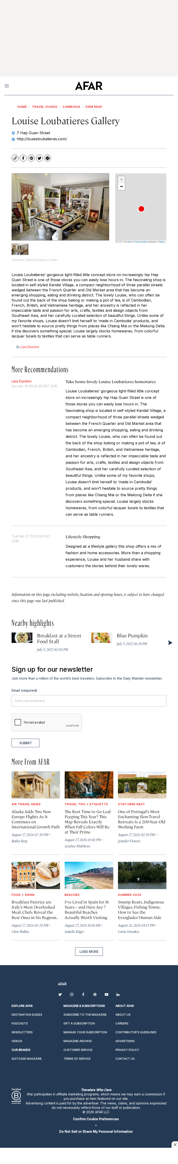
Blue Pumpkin (132, 635)
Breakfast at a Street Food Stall (59, 638)
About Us (122, 1014)
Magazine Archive (78, 1041)
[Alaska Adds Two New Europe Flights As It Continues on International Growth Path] (36, 784)
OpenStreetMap (141, 241)
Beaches (72, 895)
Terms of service (77, 1058)
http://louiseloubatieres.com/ (42, 139)
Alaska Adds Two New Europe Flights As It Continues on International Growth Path (36, 819)
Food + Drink (23, 895)
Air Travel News (26, 804)
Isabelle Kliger (74, 931)
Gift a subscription (79, 1023)
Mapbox (162, 241)
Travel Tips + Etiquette (86, 804)
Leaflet (128, 241)
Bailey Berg (19, 841)
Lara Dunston (22, 381)
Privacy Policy (127, 1050)
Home (22, 106)
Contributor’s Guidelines (135, 1032)
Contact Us (125, 1058)
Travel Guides (44, 106)
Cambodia (71, 106)
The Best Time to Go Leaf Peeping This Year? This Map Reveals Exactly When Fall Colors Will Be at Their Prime (88, 822)
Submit (25, 743)
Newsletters (22, 1032)
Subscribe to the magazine (85, 1014)
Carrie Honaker (128, 931)
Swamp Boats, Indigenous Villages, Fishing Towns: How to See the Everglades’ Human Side (141, 909)
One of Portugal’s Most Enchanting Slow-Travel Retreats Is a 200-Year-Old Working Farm (141, 819)
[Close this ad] (175, 1144)
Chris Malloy (20, 931)
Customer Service (78, 1050)
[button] (141, 208)
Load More (89, 952)
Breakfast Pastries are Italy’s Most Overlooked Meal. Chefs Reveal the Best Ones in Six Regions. (35, 909)
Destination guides (27, 1014)
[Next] (169, 642)
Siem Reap (94, 106)
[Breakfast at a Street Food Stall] (22, 638)
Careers (121, 1023)
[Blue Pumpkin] (101, 638)
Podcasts (20, 1023)
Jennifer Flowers (129, 841)
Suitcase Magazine (27, 1058)
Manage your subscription (85, 1032)
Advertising (125, 1041)
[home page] (88, 86)
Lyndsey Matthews (77, 846)
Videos (17, 1041)
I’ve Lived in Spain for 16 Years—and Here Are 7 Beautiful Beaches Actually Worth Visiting (87, 909)
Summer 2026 (129, 895)
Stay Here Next (131, 804)
